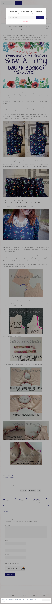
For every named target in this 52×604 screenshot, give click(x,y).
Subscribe (40, 17)
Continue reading (26, 21)
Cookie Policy (26, 601)
